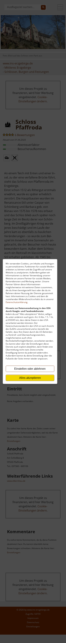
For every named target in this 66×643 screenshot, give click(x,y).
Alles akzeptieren (30, 377)
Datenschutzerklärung (16, 302)
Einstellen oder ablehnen (30, 368)
